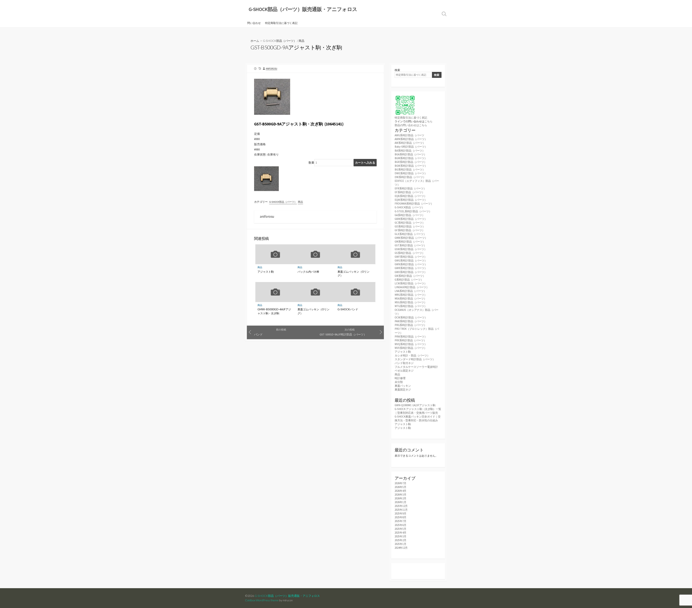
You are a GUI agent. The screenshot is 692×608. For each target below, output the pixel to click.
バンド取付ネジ (404, 363)
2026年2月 (400, 498)
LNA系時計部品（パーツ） (410, 291)
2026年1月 (400, 502)
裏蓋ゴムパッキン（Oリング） (353, 273)
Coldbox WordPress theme (262, 600)
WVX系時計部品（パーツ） (411, 348)
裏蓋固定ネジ (403, 389)
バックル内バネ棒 (308, 271)
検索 (397, 70)
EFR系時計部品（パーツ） (410, 188)
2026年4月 (400, 490)
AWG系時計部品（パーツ (409, 135)
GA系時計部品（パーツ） (410, 215)
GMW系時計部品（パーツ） (411, 237)
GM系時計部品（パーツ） (410, 241)
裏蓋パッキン (403, 385)
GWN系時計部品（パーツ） (411, 264)
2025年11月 (401, 509)
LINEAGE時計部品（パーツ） (412, 287)
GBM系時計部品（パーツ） (411, 219)
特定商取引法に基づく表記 (281, 23)
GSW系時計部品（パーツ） (411, 249)
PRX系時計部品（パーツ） (410, 340)
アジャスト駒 (266, 271)
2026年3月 (400, 494)
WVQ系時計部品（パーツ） (411, 344)
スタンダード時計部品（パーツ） (415, 359)
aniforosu (271, 68)
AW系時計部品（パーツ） (410, 143)
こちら (428, 121)
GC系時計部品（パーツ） (410, 222)
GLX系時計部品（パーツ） (410, 234)
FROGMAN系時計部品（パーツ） (414, 203)
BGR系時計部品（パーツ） (411, 162)
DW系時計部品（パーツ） (410, 177)
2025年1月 (400, 544)
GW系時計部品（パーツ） (410, 276)
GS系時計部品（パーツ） (410, 253)
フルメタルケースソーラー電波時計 (416, 367)
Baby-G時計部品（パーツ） (411, 146)
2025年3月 (400, 536)
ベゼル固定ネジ (404, 370)
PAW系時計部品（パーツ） (411, 321)
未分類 (399, 382)
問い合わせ (254, 23)
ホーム (254, 40)
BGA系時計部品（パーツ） (411, 154)
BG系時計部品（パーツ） (410, 169)
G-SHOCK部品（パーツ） (279, 40)
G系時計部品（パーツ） (409, 279)
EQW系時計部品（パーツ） (411, 199)
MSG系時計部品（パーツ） (411, 302)
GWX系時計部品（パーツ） (411, 272)
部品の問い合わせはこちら (411, 125)
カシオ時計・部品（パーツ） (412, 355)
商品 (301, 40)
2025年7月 (400, 521)
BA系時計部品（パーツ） (410, 150)
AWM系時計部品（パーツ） (411, 139)
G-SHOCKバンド (348, 309)
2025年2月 (400, 540)
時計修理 (400, 378)
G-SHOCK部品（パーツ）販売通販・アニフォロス (287, 595)
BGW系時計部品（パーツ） (411, 165)
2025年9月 (400, 513)
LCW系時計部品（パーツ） (411, 283)
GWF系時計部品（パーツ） (411, 256)
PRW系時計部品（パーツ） (411, 336)
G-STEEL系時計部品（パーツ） (413, 211)
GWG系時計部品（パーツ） (411, 260)
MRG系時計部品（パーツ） (411, 294)
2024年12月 (401, 547)
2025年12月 (401, 506)
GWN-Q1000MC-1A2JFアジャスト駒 (415, 405)
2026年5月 (400, 487)
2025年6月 (400, 525)
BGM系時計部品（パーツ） (411, 158)
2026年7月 (400, 483)
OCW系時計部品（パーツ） (411, 317)
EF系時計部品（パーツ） (410, 192)
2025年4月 (400, 532)
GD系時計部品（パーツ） (410, 226)
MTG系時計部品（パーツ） (411, 306)
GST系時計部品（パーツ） (410, 245)
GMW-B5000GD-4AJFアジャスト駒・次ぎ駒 (274, 311)
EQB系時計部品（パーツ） (411, 196)
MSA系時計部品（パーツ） (411, 298)
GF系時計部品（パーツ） (410, 230)
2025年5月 (400, 529)
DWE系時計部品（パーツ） (411, 173)
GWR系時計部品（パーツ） (411, 268)
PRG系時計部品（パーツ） (411, 325)
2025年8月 (400, 517)
